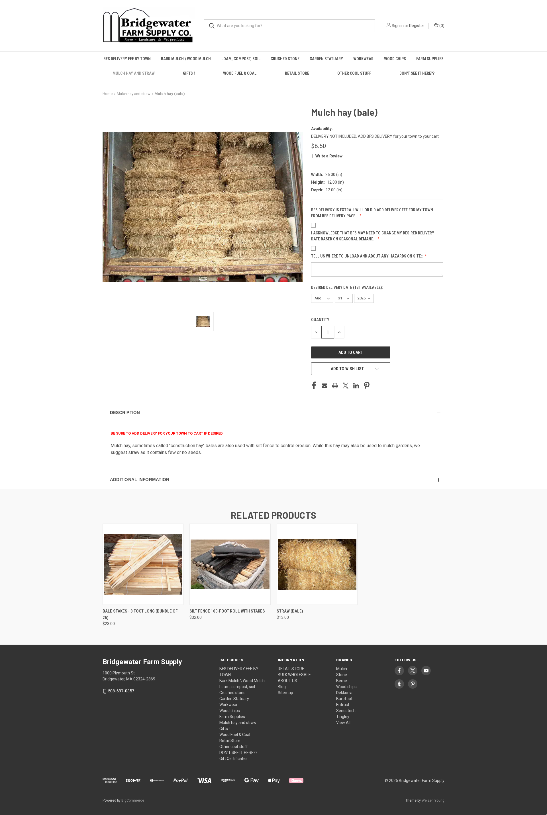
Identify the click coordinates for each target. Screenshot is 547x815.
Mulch (341, 668)
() (441, 25)
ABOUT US (287, 680)
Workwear (363, 58)
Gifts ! (189, 73)
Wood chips (395, 58)
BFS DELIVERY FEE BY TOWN (127, 58)
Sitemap (285, 692)
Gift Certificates (233, 758)
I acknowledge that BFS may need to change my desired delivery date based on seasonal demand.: (372, 236)
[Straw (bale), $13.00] (317, 564)
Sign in (398, 25)
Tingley (342, 716)
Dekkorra (344, 692)
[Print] (335, 386)
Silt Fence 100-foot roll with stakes (227, 611)
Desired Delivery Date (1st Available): (347, 287)
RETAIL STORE (291, 668)
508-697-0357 (121, 691)
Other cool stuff (354, 73)
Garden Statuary (326, 58)
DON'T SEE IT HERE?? (416, 73)
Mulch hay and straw (134, 73)
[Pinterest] (367, 386)
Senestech (346, 710)
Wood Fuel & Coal (239, 73)
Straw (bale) (290, 611)
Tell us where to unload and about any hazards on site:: (367, 256)
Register (416, 25)
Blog (282, 686)
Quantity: (320, 319)
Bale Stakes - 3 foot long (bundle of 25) (140, 614)
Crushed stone (285, 58)
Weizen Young (433, 800)
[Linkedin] (356, 386)
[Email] (324, 386)
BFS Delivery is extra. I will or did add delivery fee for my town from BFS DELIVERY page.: (372, 213)
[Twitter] (345, 386)
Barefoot (344, 698)
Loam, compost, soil (240, 58)
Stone (341, 674)
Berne (341, 680)
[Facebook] (314, 386)
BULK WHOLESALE (294, 674)
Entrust (342, 704)
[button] (326, 156)
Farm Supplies (430, 58)
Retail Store (297, 73)
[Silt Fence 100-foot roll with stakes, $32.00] (230, 564)
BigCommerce (132, 800)
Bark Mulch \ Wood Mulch (186, 58)
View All (343, 722)
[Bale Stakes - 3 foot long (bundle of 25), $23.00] (143, 564)
